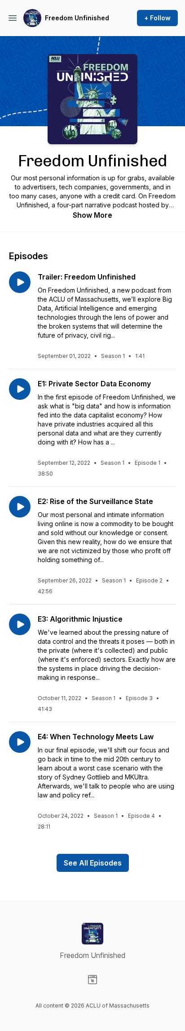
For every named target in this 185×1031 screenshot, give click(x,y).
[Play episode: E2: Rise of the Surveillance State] (20, 507)
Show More (92, 215)
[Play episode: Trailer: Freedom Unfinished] (20, 282)
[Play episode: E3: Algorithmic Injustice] (20, 624)
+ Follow (157, 18)
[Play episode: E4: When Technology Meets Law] (20, 742)
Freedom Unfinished (77, 18)
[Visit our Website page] (92, 979)
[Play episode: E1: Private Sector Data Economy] (20, 389)
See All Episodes (93, 862)
